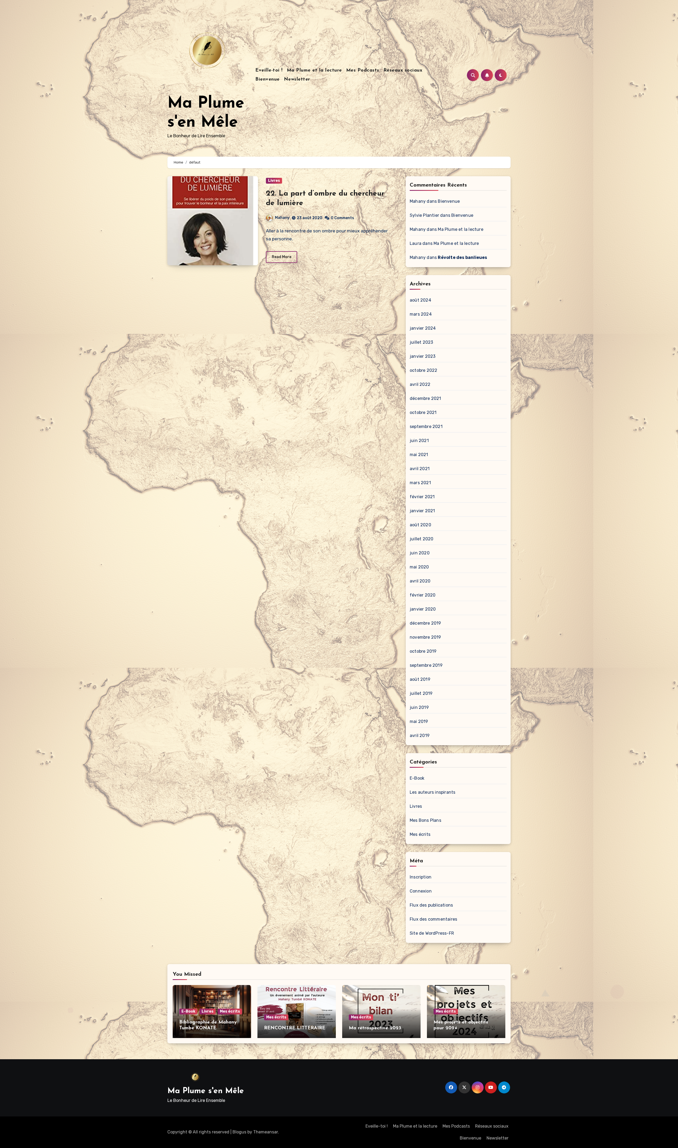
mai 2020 (419, 566)
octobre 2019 (423, 651)
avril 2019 (420, 735)
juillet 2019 (421, 693)
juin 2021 (419, 440)
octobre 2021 (423, 412)
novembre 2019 (425, 637)
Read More (281, 257)
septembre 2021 (426, 426)
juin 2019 (419, 707)
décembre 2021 (425, 398)
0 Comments (342, 218)
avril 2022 (420, 384)
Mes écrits (420, 834)
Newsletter (297, 79)
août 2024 (420, 300)
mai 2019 (419, 721)
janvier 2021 (422, 510)
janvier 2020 (423, 609)
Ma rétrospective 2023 (375, 1028)
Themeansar (265, 1131)
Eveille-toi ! (269, 70)
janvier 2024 (423, 328)
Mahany (282, 217)
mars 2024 (421, 314)
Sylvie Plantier (424, 215)
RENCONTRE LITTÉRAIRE (294, 1028)
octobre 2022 (423, 370)
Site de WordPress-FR (432, 933)
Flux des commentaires (433, 919)
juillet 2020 (421, 538)
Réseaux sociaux (402, 70)
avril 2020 (420, 581)
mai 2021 (419, 454)
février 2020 (422, 595)
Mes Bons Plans (425, 820)
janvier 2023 (422, 356)
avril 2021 (420, 468)
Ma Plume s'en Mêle (205, 1091)
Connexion (421, 891)
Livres (274, 180)
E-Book (417, 778)
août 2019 (420, 679)
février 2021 (422, 496)
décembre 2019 (425, 623)
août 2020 (420, 524)
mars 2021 (420, 482)
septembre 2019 (426, 665)
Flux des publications (431, 905)
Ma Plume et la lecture (314, 70)
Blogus (239, 1131)
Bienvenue (267, 79)
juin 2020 (420, 552)
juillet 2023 (421, 342)
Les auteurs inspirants (432, 792)
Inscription (420, 877)
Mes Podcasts (362, 70)
